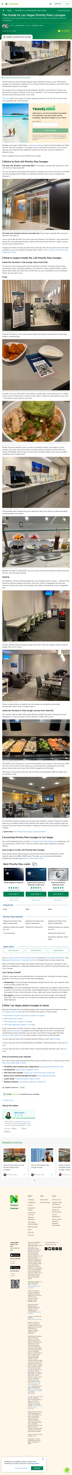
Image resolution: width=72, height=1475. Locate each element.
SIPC (33, 1375)
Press (30, 1229)
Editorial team (32, 1227)
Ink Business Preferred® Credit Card (32, 1082)
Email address (37, 121)
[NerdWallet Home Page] (11, 4)
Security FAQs (45, 1202)
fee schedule (38, 1390)
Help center (44, 1199)
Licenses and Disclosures (34, 1287)
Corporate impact (31, 1209)
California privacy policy (57, 1211)
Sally (19, 1113)
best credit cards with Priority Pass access (21, 958)
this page (56, 1039)
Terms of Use (50, 136)
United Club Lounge (14, 1018)
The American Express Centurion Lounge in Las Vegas (24, 1015)
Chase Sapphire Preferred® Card (51, 1067)
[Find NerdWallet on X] (46, 1248)
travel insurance (15, 1031)
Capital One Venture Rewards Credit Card (39, 1073)
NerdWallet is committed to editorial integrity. (17, 77)
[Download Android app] (15, 1267)
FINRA (29, 1375)
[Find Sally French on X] (15, 1115)
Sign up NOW (50, 130)
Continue (37, 1468)
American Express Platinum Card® (27, 1079)
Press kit (31, 1232)
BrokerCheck (31, 1393)
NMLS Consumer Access (35, 1319)
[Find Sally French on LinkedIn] (21, 1115)
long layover (33, 145)
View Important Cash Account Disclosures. (35, 1407)
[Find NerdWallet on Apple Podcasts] (56, 1248)
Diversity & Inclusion (31, 1213)
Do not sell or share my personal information (56, 1222)
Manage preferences (21, 1468)
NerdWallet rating (13, 890)
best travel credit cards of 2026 (14, 1063)
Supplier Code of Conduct (57, 1203)
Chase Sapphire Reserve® (46, 1076)
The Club (5, 98)
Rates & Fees (14, 900)
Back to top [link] (8, 1100)
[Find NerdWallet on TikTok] (60, 1248)
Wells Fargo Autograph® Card (27, 1070)
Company (31, 1199)
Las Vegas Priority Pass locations (42, 841)
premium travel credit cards (33, 858)
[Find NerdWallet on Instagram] (53, 1248)
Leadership (31, 1202)
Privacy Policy (48, 138)
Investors (31, 1235)
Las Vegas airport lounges (12, 1012)
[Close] (43, 1459)
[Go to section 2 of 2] (37, 1180)
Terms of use (56, 1199)
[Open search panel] (51, 4)
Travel (9, 10)
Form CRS (31, 1383)
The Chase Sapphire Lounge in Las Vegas (19, 1025)
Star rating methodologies (33, 1223)
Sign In (58, 3)
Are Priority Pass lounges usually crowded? (30, 832)
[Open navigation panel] (2, 3)
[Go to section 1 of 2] (34, 1180)
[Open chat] (67, 1470)
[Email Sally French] (18, 1115)
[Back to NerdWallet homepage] (3, 10)
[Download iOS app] (15, 1255)
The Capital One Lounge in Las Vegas (18, 1021)
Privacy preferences (56, 1215)
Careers (30, 1205)
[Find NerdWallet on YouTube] (49, 1248)
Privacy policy (57, 1207)
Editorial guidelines (31, 1218)
